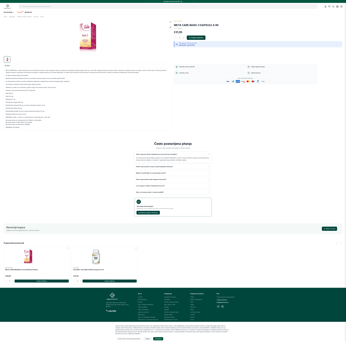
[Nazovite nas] (333, 6)
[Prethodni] (336, 243)
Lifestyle (166, 309)
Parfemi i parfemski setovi (171, 312)
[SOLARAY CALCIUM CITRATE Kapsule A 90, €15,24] (105, 256)
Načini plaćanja (142, 299)
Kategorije (8, 12)
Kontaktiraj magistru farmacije (148, 212)
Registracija (141, 314)
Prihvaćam (158, 338)
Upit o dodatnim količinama (145, 304)
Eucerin (192, 317)
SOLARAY (76, 267)
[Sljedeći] (340, 243)
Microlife (192, 307)
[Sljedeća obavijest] (194, 1)
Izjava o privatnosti (143, 309)
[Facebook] (218, 306)
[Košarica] (341, 6)
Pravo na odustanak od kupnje (146, 317)
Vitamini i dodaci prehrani (171, 302)
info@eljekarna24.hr (223, 302)
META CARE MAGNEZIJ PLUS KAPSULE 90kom (21, 270)
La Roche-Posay (195, 312)
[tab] (7, 65)
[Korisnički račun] (325, 6)
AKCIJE (19, 12)
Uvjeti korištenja (142, 307)
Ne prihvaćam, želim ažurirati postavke (129, 338)
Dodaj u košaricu (42, 281)
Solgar (192, 297)
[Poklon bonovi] (337, 6)
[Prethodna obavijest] (152, 1)
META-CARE (178, 21)
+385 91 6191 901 (222, 300)
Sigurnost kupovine (143, 312)
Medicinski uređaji (169, 317)
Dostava (140, 302)
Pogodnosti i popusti (170, 297)
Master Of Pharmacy (196, 299)
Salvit (191, 302)
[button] (170, 21)
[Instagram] (222, 306)
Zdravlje (166, 307)
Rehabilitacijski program (171, 319)
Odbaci (148, 338)
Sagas (192, 304)
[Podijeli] (170, 27)
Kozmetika (167, 299)
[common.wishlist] (329, 6)
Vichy (192, 309)
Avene (192, 319)
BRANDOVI (28, 12)
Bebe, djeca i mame (169, 304)
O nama (140, 297)
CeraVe (192, 314)
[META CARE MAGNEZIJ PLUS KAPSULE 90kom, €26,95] (37, 256)
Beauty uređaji (168, 314)
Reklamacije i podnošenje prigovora (148, 319)
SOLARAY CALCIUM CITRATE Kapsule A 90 (88, 270)
